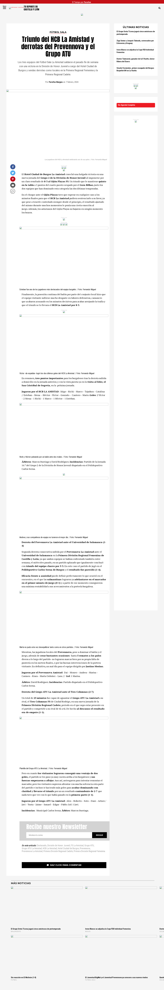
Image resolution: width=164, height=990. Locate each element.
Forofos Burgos (56, 82)
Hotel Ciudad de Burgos (68, 848)
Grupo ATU (89, 845)
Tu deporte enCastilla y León (31, 8)
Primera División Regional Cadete (58, 851)
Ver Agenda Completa (126, 105)
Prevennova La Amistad (32, 851)
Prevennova (85, 848)
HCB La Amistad (50, 848)
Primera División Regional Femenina (89, 851)
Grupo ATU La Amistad (32, 848)
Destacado (42, 845)
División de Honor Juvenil (58, 845)
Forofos (87, 2)
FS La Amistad (77, 845)
